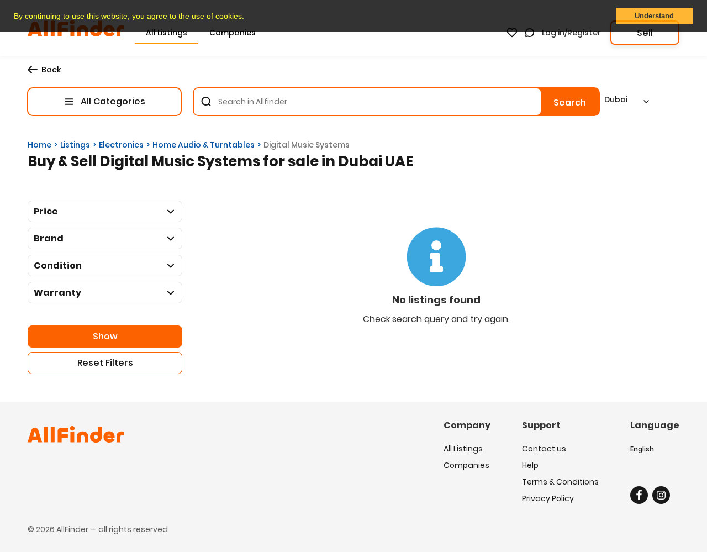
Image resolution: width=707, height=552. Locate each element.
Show (105, 336)
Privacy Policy (548, 498)
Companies (466, 465)
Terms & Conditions (560, 482)
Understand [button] (654, 16)
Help (530, 465)
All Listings (463, 449)
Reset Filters (105, 362)
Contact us (544, 449)
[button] (248, 17)
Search (569, 102)
